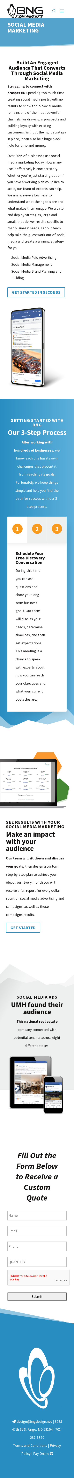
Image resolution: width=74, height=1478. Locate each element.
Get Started (23, 927)
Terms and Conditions (30, 1445)
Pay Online (41, 1453)
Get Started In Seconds (36, 292)
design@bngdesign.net (34, 1421)
